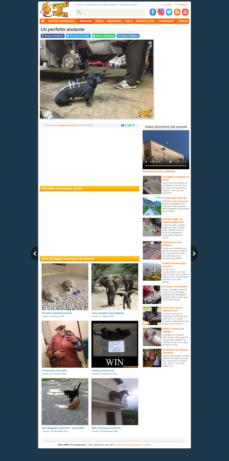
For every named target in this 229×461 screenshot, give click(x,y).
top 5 (128, 21)
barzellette (145, 21)
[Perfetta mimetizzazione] (65, 310)
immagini (85, 21)
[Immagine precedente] (34, 253)
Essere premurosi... (104, 370)
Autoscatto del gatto (54, 370)
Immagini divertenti (108, 4)
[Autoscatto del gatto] (65, 367)
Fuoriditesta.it (91, 4)
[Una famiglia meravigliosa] (114, 310)
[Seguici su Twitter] (169, 15)
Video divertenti (157, 126)
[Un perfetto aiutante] (96, 119)
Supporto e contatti (141, 445)
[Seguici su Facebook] (153, 15)
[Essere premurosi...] (114, 367)
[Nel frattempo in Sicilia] (114, 425)
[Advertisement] (89, 155)
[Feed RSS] (177, 15)
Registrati (182, 4)
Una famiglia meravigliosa (108, 313)
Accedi (167, 4)
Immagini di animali (66, 125)
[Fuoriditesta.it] (55, 8)
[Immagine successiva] (194, 253)
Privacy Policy (123, 445)
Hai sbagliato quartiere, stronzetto (63, 427)
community (167, 21)
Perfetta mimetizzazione (57, 313)
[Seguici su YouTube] (185, 15)
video (99, 21)
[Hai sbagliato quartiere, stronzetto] (65, 425)
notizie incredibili (61, 21)
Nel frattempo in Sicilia (106, 427)
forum (183, 21)
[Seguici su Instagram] (161, 15)
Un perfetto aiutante (128, 4)
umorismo (114, 21)
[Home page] (43, 21)
